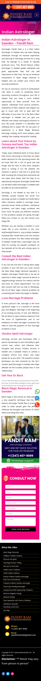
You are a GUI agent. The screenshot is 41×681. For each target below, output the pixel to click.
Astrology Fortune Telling (12, 563)
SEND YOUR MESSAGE (21, 529)
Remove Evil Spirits (10, 559)
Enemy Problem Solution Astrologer (16, 577)
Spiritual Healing (9, 597)
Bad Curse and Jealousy (11, 579)
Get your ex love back (11, 566)
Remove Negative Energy (12, 593)
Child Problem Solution (11, 573)
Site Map (6, 610)
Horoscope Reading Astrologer (14, 586)
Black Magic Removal (11, 552)
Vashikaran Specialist (10, 604)
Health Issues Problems (11, 570)
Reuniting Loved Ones (11, 607)
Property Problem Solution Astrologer (16, 583)
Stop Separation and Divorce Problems (17, 600)
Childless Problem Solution (12, 556)
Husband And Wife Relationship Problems (18, 590)
